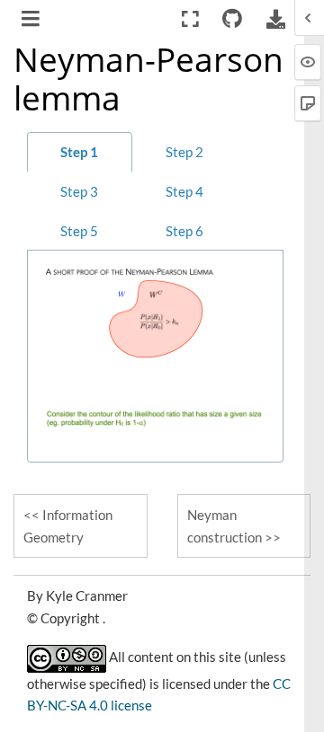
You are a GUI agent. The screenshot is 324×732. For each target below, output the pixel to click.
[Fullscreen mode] (190, 19)
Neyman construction (224, 526)
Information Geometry (67, 526)
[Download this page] (275, 19)
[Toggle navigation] (32, 21)
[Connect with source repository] (232, 19)
